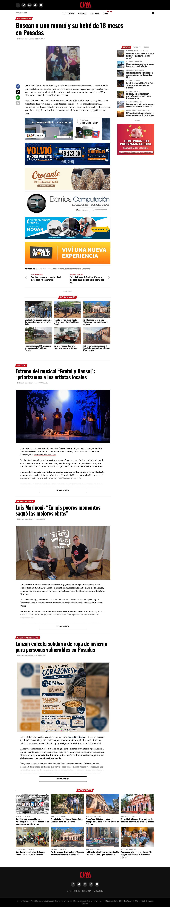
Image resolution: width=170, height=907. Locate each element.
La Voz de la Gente (68, 13)
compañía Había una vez (45, 454)
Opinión (106, 12)
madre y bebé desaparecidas (70, 269)
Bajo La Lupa (82, 13)
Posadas (86, 269)
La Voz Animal (94, 13)
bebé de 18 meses (50, 269)
